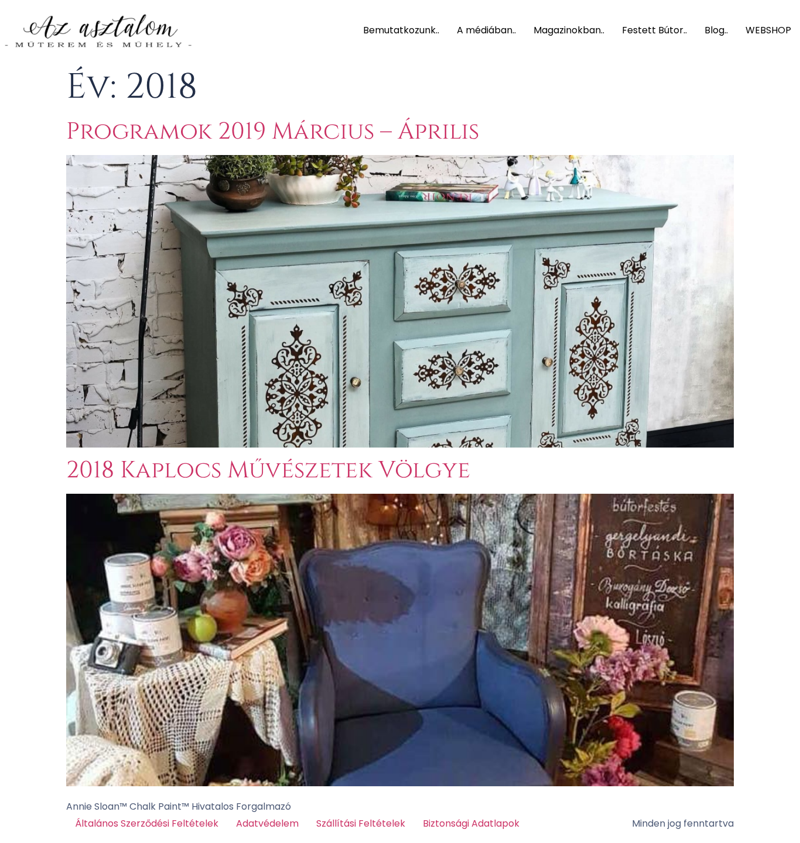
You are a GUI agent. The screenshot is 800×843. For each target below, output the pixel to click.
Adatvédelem (267, 823)
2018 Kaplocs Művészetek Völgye (268, 470)
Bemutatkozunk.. (401, 30)
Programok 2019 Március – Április (272, 131)
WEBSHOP (768, 30)
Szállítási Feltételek (360, 823)
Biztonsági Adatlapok (471, 823)
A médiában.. (486, 30)
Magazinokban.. (569, 30)
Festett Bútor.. (654, 30)
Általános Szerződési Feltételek (146, 823)
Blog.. (716, 30)
